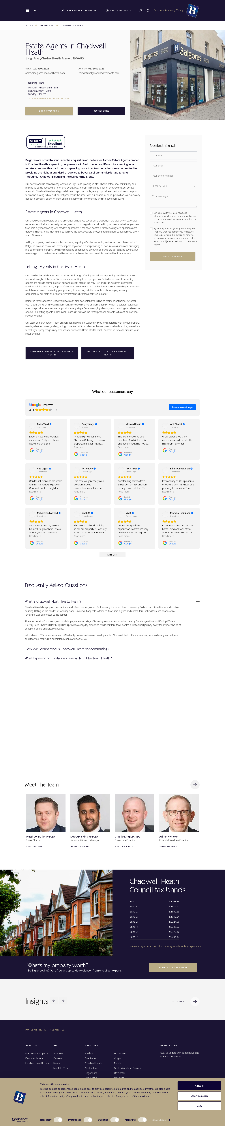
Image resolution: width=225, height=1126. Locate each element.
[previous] (54, 1001)
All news (178, 1001)
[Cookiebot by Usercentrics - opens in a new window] (19, 1120)
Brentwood (91, 1058)
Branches (46, 25)
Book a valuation (49, 111)
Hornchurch (120, 1053)
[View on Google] (32, 426)
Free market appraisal (82, 10)
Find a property (121, 10)
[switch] (88, 1119)
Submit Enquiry (172, 256)
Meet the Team (61, 1068)
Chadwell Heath (72, 25)
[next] (63, 1001)
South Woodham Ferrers (127, 1068)
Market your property (36, 1053)
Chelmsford (91, 1068)
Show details (159, 1120)
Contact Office (101, 111)
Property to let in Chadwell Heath (107, 353)
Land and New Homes (37, 1063)
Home (29, 25)
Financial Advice (34, 1058)
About (57, 1045)
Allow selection (199, 1096)
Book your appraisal (173, 967)
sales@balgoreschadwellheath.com (45, 73)
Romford (118, 1063)
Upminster (119, 1073)
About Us (58, 1053)
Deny (199, 1106)
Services (31, 1045)
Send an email (35, 846)
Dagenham (91, 1073)
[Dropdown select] (173, 186)
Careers (57, 1058)
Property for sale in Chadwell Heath (52, 353)
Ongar (117, 1058)
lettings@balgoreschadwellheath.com (98, 73)
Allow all (199, 1085)
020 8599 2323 (41, 68)
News (56, 1063)
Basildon (89, 1053)
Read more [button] (79, 447)
